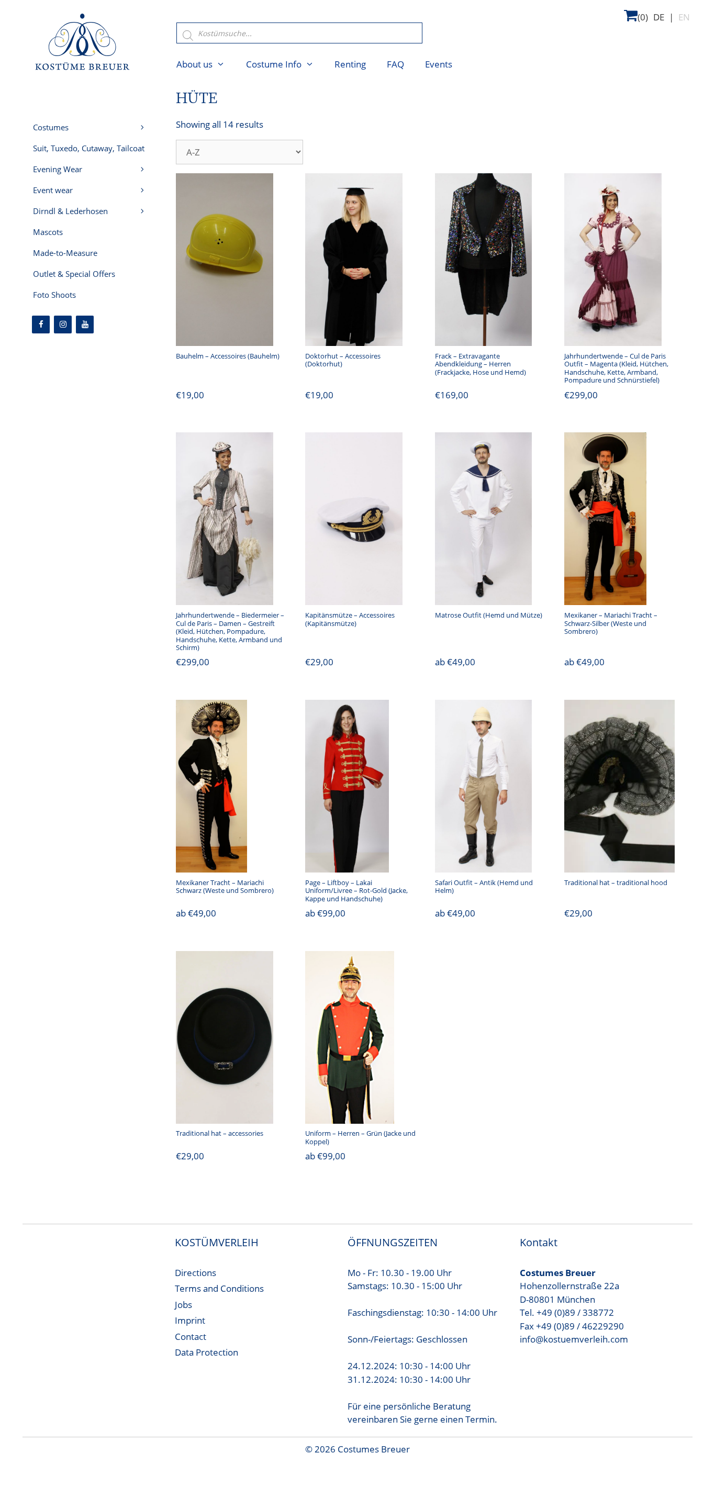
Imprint (190, 1320)
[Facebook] (41, 324)
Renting (350, 64)
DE (658, 17)
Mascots (48, 232)
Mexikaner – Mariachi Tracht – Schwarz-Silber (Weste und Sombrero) (610, 623)
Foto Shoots (54, 294)
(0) (643, 17)
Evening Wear (57, 169)
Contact (190, 1337)
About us (194, 64)
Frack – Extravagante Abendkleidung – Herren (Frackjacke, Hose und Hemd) (480, 364)
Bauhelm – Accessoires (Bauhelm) (228, 356)
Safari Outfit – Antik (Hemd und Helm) (484, 887)
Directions (195, 1273)
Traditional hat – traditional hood (615, 882)
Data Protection (206, 1352)
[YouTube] (85, 324)
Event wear (53, 190)
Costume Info (273, 64)
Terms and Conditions (219, 1288)
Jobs (183, 1305)
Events (438, 64)
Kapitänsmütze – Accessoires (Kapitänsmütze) (350, 619)
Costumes (51, 127)
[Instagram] (63, 324)
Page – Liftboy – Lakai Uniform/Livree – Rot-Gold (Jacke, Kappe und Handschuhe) (356, 890)
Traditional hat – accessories (219, 1133)
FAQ (395, 64)
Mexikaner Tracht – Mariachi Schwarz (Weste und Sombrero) (225, 887)
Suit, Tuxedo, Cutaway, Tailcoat (88, 148)
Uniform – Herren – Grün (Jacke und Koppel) (360, 1137)
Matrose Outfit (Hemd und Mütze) (488, 615)
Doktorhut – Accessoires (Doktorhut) (343, 360)
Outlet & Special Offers (74, 274)
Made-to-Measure (65, 253)
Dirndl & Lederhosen (70, 211)
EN (684, 17)
